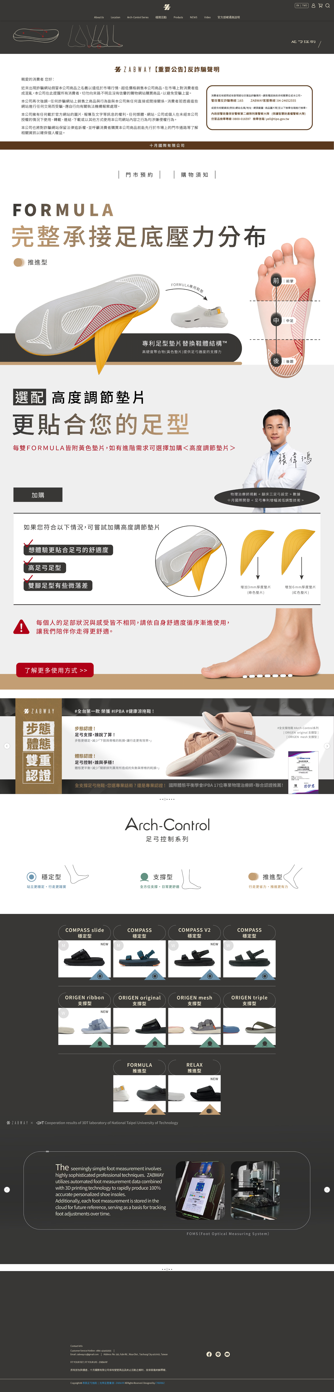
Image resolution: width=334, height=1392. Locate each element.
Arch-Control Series (138, 17)
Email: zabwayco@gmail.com (84, 1354)
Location (115, 17)
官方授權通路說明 (229, 17)
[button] (7, 746)
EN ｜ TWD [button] (301, 5)
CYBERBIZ (160, 1383)
